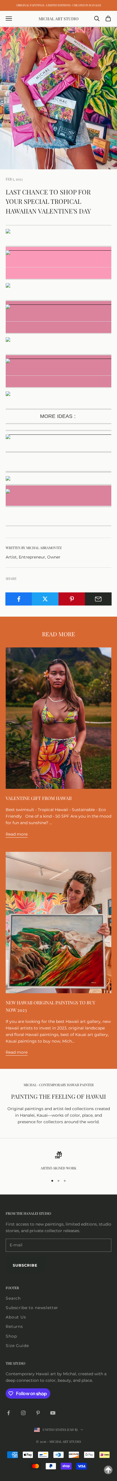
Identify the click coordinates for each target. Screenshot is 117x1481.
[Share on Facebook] (19, 599)
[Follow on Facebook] (8, 1413)
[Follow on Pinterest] (38, 1413)
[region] (58, 1161)
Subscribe (25, 1265)
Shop (11, 1336)
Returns (14, 1326)
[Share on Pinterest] (72, 599)
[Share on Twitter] (45, 599)
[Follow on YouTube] (53, 1413)
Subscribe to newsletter (32, 1307)
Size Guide (17, 1345)
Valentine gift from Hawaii (39, 798)
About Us (16, 1317)
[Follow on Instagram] (23, 1413)
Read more (17, 834)
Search (13, 1298)
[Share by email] (98, 599)
